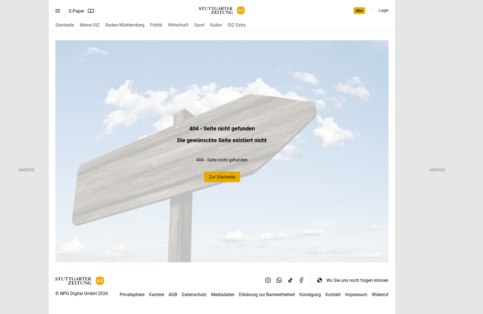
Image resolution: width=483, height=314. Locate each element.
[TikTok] (290, 280)
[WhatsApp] (279, 280)
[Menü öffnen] (57, 10)
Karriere (156, 294)
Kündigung (310, 294)
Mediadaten (223, 294)
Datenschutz (194, 294)
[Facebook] (301, 280)
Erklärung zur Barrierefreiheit (267, 294)
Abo (359, 10)
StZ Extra (237, 25)
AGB (173, 294)
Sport (199, 25)
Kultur (216, 25)
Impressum (356, 294)
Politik (156, 25)
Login (384, 10)
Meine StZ (90, 25)
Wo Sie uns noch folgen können (357, 280)
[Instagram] (268, 280)
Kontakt (333, 294)
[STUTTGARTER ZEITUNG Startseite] (222, 10)
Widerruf (380, 294)
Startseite (64, 25)
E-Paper (76, 11)
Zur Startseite (222, 177)
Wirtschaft (178, 25)
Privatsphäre (132, 294)
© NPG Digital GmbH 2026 (81, 293)
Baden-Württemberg (125, 25)
